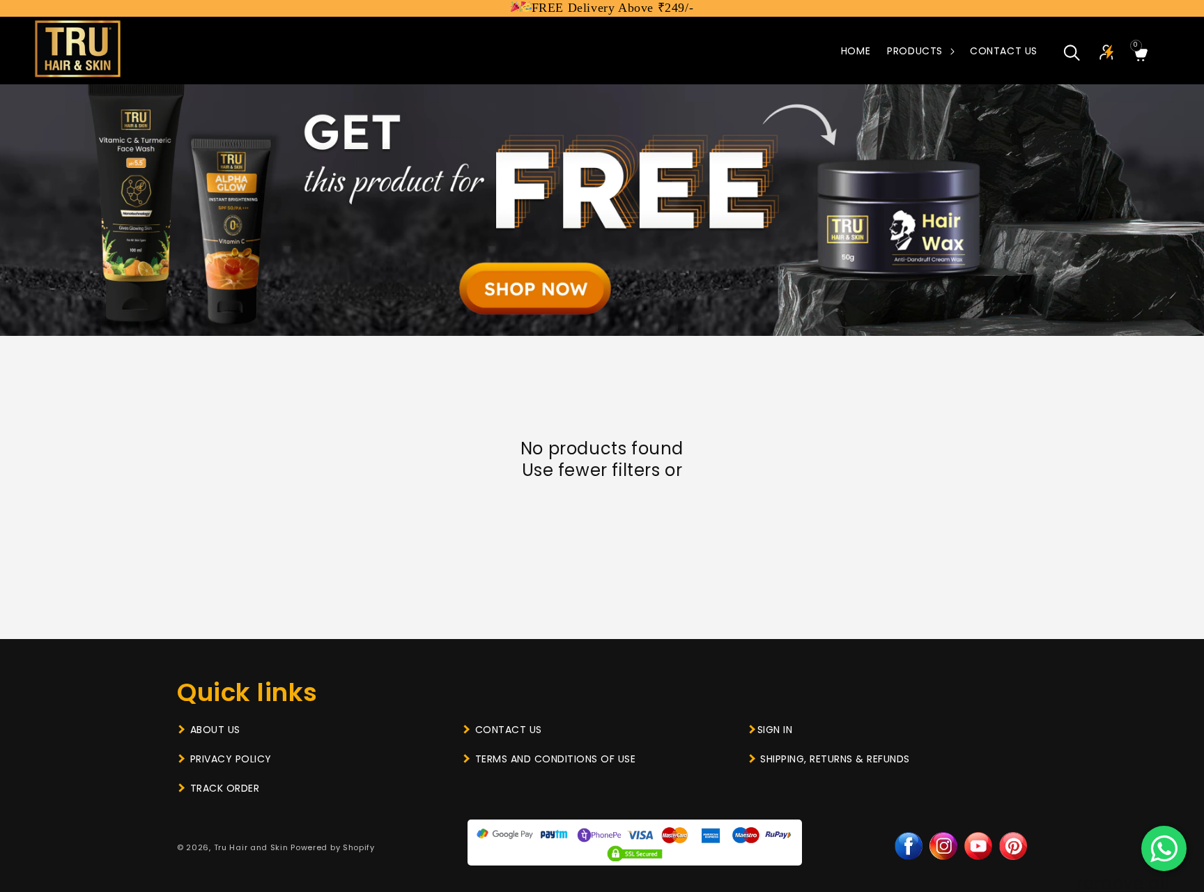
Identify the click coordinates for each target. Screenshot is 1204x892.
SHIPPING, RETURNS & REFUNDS (835, 759)
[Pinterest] (1013, 846)
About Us (215, 730)
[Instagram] (943, 846)
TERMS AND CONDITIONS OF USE (555, 759)
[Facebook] (909, 846)
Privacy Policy (231, 759)
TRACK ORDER (225, 788)
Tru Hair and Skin (251, 847)
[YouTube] (978, 846)
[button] (920, 51)
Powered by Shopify (333, 847)
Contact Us (508, 730)
